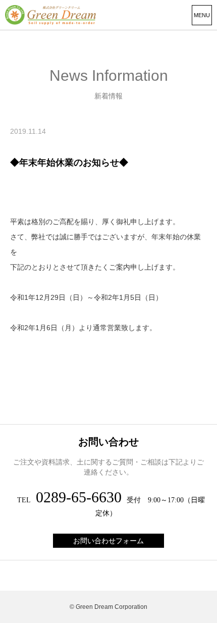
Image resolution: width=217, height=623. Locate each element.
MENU (202, 15)
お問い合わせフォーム (108, 541)
